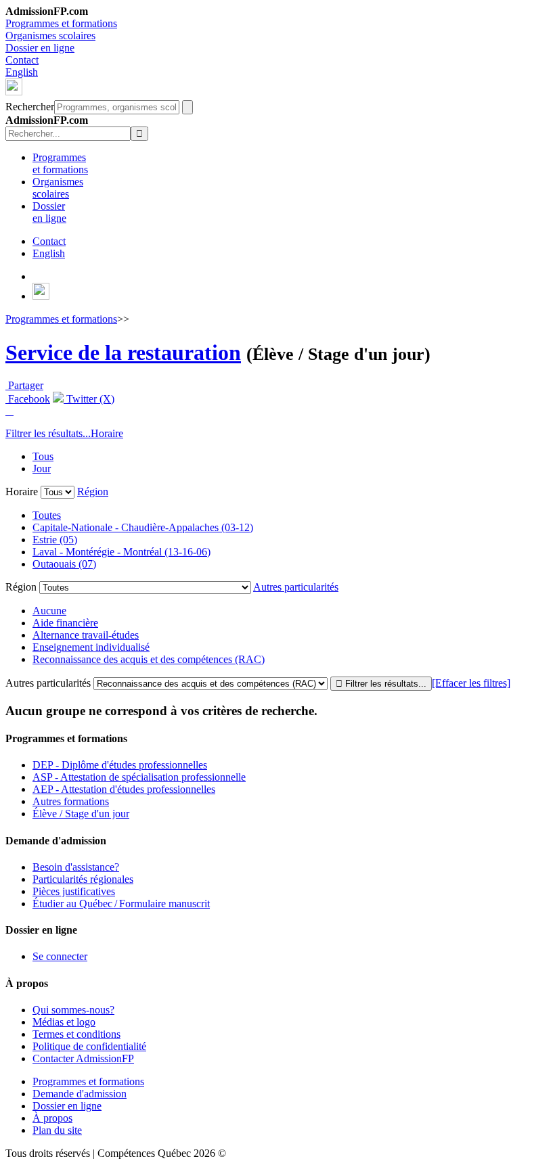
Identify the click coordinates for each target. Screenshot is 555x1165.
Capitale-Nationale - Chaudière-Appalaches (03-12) (142, 527)
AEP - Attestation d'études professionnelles (123, 789)
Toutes (46, 515)
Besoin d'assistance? (75, 867)
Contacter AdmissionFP (83, 1058)
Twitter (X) (89, 399)
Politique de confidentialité (89, 1046)
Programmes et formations (61, 23)
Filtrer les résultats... (48, 433)
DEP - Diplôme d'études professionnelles (119, 765)
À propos (52, 1118)
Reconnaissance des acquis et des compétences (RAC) (148, 659)
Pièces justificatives (73, 891)
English (21, 72)
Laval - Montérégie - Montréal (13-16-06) (121, 551)
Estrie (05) (54, 539)
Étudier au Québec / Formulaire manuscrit (121, 903)
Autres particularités (295, 587)
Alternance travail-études (85, 635)
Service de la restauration (123, 352)
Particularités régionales (82, 879)
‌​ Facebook (27, 399)
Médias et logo (63, 1022)
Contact (22, 60)
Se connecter (59, 956)
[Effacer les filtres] (471, 683)
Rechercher (29, 106)
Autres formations (70, 801)
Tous (42, 456)
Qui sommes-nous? (73, 1009)
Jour (41, 468)
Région (92, 491)
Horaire (107, 433)
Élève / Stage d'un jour (80, 813)
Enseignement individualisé (91, 647)
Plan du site (57, 1130)
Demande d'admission (79, 1093)
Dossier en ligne (39, 47)
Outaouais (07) (64, 564)
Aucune (49, 610)
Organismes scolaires (50, 35)
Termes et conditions (76, 1034)
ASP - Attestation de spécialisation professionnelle (139, 777)
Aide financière (65, 623)
